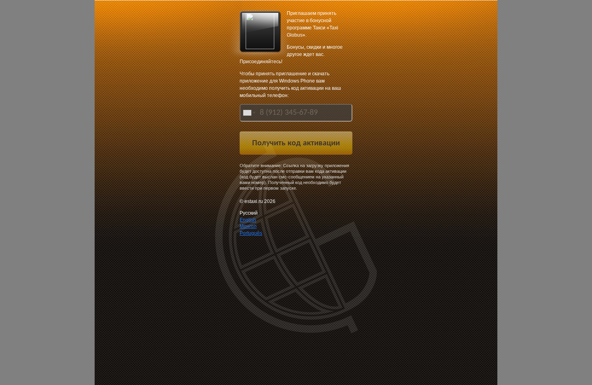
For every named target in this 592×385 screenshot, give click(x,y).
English (248, 220)
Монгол (248, 226)
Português (251, 233)
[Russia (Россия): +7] (248, 112)
